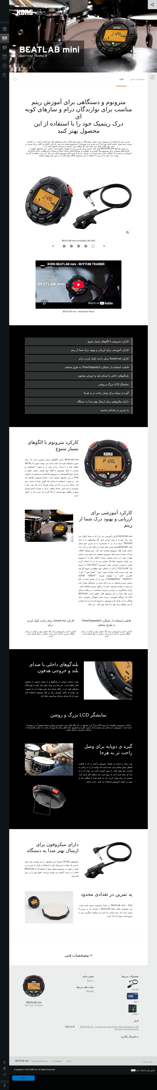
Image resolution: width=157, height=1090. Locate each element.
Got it (23, 1078)
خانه (121, 79)
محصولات (58, 1061)
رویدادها (90, 980)
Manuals (90, 991)
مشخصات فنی (137, 79)
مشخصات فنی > (78, 955)
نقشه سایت (147, 1062)
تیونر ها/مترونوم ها (40, 1061)
